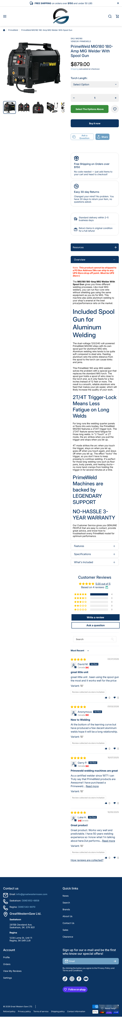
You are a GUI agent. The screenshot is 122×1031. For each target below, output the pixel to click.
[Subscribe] (115, 961)
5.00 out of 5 (102, 583)
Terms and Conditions (72, 970)
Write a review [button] (95, 617)
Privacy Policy (104, 968)
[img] (78, 659)
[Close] (118, 3)
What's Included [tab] (83, 562)
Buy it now (94, 123)
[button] (117, 16)
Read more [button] (92, 786)
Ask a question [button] (95, 625)
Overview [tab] (79, 259)
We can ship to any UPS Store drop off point (93, 271)
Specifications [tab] (82, 554)
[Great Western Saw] (61, 16)
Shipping (74, 69)
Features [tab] (79, 546)
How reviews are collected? (87, 860)
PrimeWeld (13, 30)
